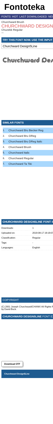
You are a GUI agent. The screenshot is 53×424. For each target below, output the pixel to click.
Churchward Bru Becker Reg (25, 130)
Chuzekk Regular (12, 29)
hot (15, 16)
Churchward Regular (21, 158)
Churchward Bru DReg (22, 135)
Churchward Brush (12, 22)
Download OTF (12, 364)
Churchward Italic (19, 152)
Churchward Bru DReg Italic (25, 141)
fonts (6, 16)
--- (2, 32)
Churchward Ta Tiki (20, 163)
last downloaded (33, 16)
